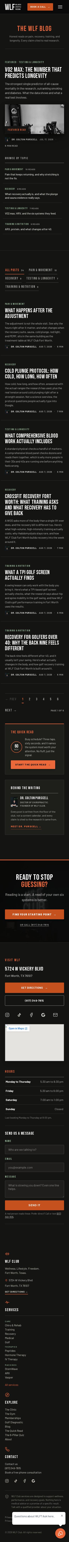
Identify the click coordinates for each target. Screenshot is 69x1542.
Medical (9, 1338)
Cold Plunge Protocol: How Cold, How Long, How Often (31, 374)
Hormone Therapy (15, 1355)
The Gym (10, 1413)
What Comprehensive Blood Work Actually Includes (31, 438)
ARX (7, 1373)
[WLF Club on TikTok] (19, 1015)
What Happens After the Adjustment (29, 313)
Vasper (9, 1377)
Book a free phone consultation (23, 1472)
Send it (34, 1205)
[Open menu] (60, 7)
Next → (11, 710)
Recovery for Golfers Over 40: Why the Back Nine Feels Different (32, 643)
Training (10, 1329)
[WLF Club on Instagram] (7, 1015)
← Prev (11, 699)
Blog (7, 1426)
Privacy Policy (12, 1517)
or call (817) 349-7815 (34, 924)
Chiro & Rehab (13, 1325)
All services (11, 1384)
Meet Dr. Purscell (26, 826)
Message (10, 1176)
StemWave (11, 1368)
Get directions (34, 987)
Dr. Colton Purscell (25, 139)
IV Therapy (11, 1359)
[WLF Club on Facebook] (31, 1015)
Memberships (13, 1418)
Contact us (11, 1464)
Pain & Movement (43, 270)
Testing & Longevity (42, 278)
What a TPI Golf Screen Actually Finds (27, 575)
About (8, 1439)
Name (8, 1141)
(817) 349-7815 (34, 1000)
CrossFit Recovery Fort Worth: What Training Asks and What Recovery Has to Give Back (31, 505)
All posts (14, 270)
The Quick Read (14, 1430)
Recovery (13, 278)
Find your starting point (34, 914)
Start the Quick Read (33, 764)
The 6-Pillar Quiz (14, 1435)
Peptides (10, 1350)
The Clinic (10, 1409)
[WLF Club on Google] (43, 1015)
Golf (7, 1342)
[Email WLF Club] (55, 1015)
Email (8, 1159)
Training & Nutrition (21, 287)
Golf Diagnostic (14, 1422)
